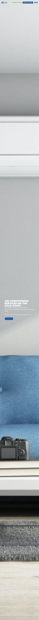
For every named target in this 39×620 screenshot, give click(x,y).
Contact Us (9, 318)
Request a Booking (28, 2)
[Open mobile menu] (13, 2)
